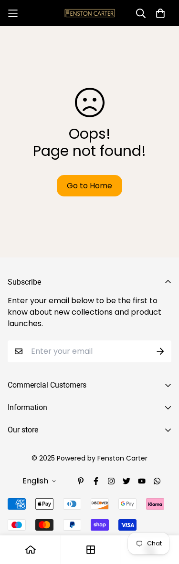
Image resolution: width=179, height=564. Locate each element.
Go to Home (89, 185)
